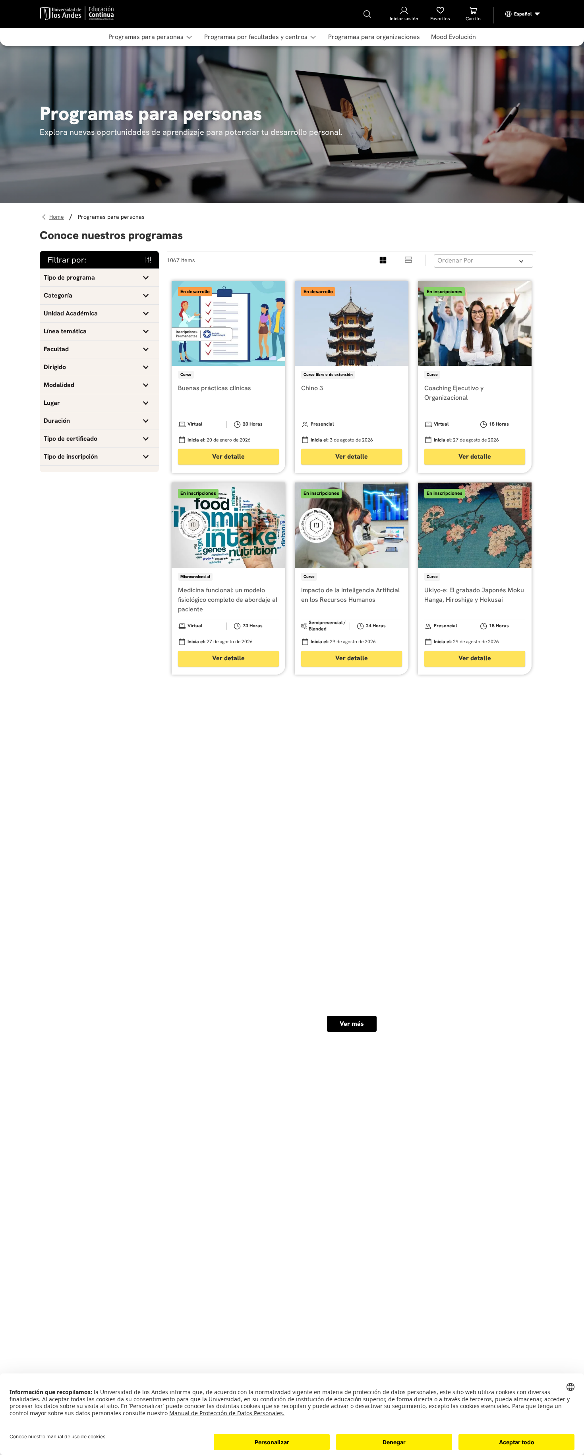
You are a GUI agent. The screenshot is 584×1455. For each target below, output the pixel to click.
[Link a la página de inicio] (58, 217)
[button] (99, 277)
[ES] (522, 14)
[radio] (383, 260)
